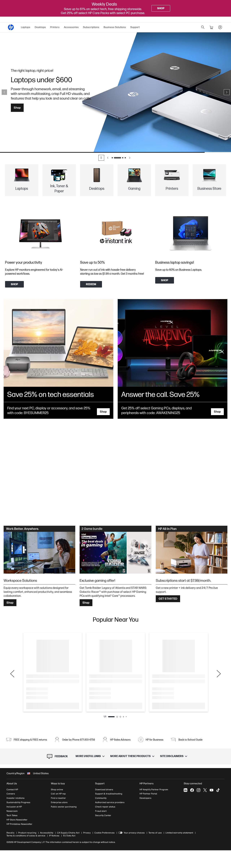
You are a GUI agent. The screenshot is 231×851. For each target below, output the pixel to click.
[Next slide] (227, 92)
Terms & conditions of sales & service (25, 835)
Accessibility (46, 832)
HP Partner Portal (148, 793)
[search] (203, 27)
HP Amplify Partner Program (154, 789)
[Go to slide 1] (112, 158)
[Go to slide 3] (120, 157)
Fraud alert (100, 811)
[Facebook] (192, 790)
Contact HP (12, 789)
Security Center (103, 815)
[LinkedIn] (185, 790)
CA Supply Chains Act (68, 832)
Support (135, 27)
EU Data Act (69, 835)
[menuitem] (26, 27)
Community (100, 798)
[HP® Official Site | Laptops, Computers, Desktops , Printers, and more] (10, 27)
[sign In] (220, 27)
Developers (145, 798)
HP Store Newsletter (16, 819)
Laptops (25, 27)
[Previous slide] (4, 92)
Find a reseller (58, 798)
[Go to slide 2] (115, 158)
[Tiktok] (218, 790)
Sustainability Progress (18, 802)
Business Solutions (115, 27)
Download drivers (104, 789)
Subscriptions (91, 27)
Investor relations (15, 798)
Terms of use (155, 832)
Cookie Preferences (104, 832)
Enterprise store (59, 802)
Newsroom (12, 811)
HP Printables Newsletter (19, 824)
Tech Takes (12, 815)
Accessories (71, 27)
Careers (10, 793)
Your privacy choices (134, 832)
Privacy (87, 832)
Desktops (40, 27)
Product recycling (27, 832)
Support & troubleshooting (108, 793)
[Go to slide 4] (125, 158)
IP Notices (54, 835)
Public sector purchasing (64, 806)
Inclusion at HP (14, 806)
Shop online (57, 789)
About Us (11, 783)
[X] (205, 790)
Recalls (10, 832)
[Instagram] (198, 790)
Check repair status (105, 806)
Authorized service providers (110, 802)
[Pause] (101, 158)
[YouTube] (211, 790)
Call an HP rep (58, 793)
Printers (55, 27)
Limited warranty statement (179, 832)
